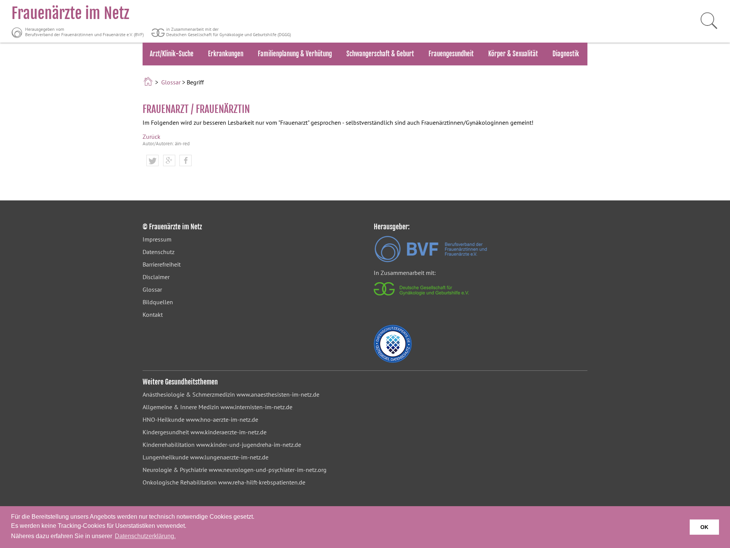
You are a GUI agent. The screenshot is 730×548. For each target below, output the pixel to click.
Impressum (157, 239)
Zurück (151, 136)
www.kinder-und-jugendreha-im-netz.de (248, 444)
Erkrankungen (225, 54)
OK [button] (704, 527)
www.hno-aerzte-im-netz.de (222, 419)
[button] (152, 161)
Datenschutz (159, 252)
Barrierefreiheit (162, 264)
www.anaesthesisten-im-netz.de (277, 394)
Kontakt (153, 314)
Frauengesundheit (451, 54)
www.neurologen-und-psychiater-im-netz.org (268, 469)
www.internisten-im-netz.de (256, 407)
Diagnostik (565, 54)
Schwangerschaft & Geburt (380, 54)
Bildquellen (158, 302)
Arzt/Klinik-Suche (172, 54)
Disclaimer (156, 277)
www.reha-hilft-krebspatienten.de (261, 482)
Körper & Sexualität (513, 54)
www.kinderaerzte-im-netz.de (228, 432)
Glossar (171, 82)
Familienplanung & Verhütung (295, 54)
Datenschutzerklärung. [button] (145, 536)
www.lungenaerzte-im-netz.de (229, 457)
